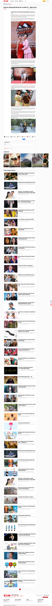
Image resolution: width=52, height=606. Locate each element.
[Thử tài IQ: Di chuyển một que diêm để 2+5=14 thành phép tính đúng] (10, 370)
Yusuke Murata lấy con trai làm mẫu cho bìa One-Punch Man (26, 340)
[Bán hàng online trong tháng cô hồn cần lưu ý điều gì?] (10, 435)
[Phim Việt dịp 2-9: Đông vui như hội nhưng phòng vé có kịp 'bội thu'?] (10, 176)
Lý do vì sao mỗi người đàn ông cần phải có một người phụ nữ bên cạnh (26, 349)
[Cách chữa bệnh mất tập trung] (10, 518)
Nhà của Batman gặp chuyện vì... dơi (25, 376)
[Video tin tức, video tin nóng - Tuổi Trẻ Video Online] (18, 595)
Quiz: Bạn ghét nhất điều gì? (24, 166)
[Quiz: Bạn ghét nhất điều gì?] (26, 160)
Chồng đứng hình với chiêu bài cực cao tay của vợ (26, 396)
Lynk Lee (24, 136)
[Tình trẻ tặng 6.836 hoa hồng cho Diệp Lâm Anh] (10, 287)
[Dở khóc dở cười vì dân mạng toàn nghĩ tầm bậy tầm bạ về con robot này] (10, 333)
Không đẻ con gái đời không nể (36, 166)
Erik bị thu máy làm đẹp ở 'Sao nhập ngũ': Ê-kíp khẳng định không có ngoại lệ (26, 303)
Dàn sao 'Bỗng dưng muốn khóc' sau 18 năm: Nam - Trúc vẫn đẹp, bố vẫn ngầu (26, 201)
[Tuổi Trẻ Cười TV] (46, 595)
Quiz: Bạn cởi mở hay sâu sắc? (24, 422)
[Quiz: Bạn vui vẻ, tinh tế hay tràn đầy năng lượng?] (10, 417)
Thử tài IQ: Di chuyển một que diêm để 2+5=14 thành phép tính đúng (25, 368)
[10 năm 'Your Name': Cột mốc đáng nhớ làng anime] (10, 574)
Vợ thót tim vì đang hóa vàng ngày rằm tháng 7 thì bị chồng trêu (26, 386)
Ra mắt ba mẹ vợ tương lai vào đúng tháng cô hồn (26, 312)
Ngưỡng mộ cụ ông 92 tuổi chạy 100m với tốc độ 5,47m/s (26, 581)
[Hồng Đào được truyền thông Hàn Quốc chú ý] (10, 185)
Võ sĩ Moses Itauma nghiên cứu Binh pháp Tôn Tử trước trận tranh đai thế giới (27, 534)
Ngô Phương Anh (35, 136)
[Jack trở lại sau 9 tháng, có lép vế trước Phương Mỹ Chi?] (10, 232)
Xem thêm (20, 589)
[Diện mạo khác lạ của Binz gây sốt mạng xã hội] (10, 259)
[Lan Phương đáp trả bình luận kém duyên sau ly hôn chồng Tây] (10, 250)
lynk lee (20, 136)
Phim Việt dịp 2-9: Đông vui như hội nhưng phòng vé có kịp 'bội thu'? (26, 174)
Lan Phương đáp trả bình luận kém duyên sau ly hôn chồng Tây (26, 248)
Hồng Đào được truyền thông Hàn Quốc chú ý (26, 182)
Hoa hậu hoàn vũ (7, 136)
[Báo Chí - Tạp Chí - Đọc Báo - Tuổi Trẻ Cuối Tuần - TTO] (15, 595)
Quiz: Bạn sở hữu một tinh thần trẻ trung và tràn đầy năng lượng (26, 562)
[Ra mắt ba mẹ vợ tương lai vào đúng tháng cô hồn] (10, 315)
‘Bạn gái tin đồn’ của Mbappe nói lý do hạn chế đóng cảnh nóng (26, 553)
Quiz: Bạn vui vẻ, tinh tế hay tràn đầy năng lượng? (26, 414)
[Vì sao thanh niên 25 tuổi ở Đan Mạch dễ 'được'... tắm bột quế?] (10, 444)
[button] (25, 1)
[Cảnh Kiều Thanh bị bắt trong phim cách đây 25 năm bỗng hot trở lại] (10, 241)
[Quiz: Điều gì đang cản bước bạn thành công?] (10, 528)
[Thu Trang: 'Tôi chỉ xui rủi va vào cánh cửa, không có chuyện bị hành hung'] (10, 296)
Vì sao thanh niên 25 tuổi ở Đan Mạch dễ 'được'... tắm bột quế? (25, 442)
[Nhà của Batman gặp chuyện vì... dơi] (10, 380)
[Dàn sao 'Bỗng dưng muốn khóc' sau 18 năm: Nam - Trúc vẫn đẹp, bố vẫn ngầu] (10, 204)
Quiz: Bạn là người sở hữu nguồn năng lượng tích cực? (26, 322)
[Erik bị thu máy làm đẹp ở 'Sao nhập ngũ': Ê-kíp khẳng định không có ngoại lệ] (10, 306)
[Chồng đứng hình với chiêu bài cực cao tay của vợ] (10, 398)
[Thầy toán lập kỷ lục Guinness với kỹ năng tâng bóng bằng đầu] (10, 472)
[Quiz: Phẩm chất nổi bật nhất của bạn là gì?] (10, 463)
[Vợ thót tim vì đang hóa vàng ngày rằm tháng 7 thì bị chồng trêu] (10, 389)
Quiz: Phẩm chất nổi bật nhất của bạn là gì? (26, 459)
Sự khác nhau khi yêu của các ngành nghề (14, 166)
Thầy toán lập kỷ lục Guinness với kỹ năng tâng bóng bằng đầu (26, 470)
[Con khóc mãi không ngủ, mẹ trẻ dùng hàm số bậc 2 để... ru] (10, 361)
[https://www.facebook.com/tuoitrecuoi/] (44, 595)
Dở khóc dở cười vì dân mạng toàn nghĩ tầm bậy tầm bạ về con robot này (26, 331)
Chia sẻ (24, 139)
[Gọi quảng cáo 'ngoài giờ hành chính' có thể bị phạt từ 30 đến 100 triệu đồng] (10, 546)
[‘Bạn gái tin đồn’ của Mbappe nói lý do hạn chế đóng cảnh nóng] (10, 555)
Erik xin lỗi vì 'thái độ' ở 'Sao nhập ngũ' (25, 265)
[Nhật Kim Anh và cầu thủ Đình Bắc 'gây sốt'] (10, 278)
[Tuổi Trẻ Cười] (51, 303)
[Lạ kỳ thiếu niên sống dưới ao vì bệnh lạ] (10, 500)
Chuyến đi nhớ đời (26, 85)
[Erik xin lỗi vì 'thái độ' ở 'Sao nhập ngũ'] (10, 269)
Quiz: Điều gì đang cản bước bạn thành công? (26, 524)
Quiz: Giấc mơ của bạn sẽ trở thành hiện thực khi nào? (26, 507)
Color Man (30, 85)
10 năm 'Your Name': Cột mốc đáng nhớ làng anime (26, 571)
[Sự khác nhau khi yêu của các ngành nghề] (14, 160)
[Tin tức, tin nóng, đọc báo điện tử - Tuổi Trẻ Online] (12, 595)
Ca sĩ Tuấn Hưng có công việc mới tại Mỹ (26, 219)
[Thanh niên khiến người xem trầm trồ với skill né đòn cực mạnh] (10, 407)
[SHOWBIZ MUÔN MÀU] (26, 4)
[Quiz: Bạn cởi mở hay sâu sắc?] (10, 426)
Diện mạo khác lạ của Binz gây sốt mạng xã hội (26, 257)
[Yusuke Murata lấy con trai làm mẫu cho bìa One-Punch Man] (10, 343)
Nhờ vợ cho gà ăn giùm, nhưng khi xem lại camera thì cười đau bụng (26, 488)
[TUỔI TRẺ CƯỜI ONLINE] (7, 595)
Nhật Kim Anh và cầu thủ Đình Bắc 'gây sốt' (26, 274)
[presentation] (3, 160)
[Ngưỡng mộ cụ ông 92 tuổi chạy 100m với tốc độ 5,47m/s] (10, 583)
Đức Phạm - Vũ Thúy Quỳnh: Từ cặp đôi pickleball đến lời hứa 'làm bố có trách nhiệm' (26, 192)
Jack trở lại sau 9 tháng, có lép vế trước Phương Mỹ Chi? (25, 229)
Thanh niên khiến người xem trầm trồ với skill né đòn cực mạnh (26, 405)
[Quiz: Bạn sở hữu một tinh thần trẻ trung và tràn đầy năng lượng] (10, 565)
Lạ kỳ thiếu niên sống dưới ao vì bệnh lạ (25, 497)
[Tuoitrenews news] (21, 595)
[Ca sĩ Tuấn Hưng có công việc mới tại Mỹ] (10, 222)
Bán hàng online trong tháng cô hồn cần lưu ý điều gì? (26, 433)
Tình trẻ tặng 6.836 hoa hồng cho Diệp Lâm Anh (26, 285)
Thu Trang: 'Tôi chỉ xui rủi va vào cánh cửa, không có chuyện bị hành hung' (26, 294)
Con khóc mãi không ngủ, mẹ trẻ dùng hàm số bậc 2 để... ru (27, 359)
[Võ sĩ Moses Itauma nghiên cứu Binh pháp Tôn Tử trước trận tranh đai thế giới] (10, 537)
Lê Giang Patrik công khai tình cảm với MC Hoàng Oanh (26, 211)
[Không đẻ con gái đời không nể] (37, 160)
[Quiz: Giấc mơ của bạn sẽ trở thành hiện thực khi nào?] (10, 509)
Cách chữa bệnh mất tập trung (24, 515)
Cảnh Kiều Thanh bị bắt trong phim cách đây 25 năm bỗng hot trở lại (26, 238)
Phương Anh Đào (16, 18)
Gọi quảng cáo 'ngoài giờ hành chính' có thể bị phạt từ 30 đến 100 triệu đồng (26, 544)
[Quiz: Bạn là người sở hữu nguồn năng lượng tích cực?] (10, 324)
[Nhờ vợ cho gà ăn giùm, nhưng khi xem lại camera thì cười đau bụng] (10, 491)
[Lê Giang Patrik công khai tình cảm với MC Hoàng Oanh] (10, 213)
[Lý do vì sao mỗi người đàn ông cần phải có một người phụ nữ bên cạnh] (10, 352)
